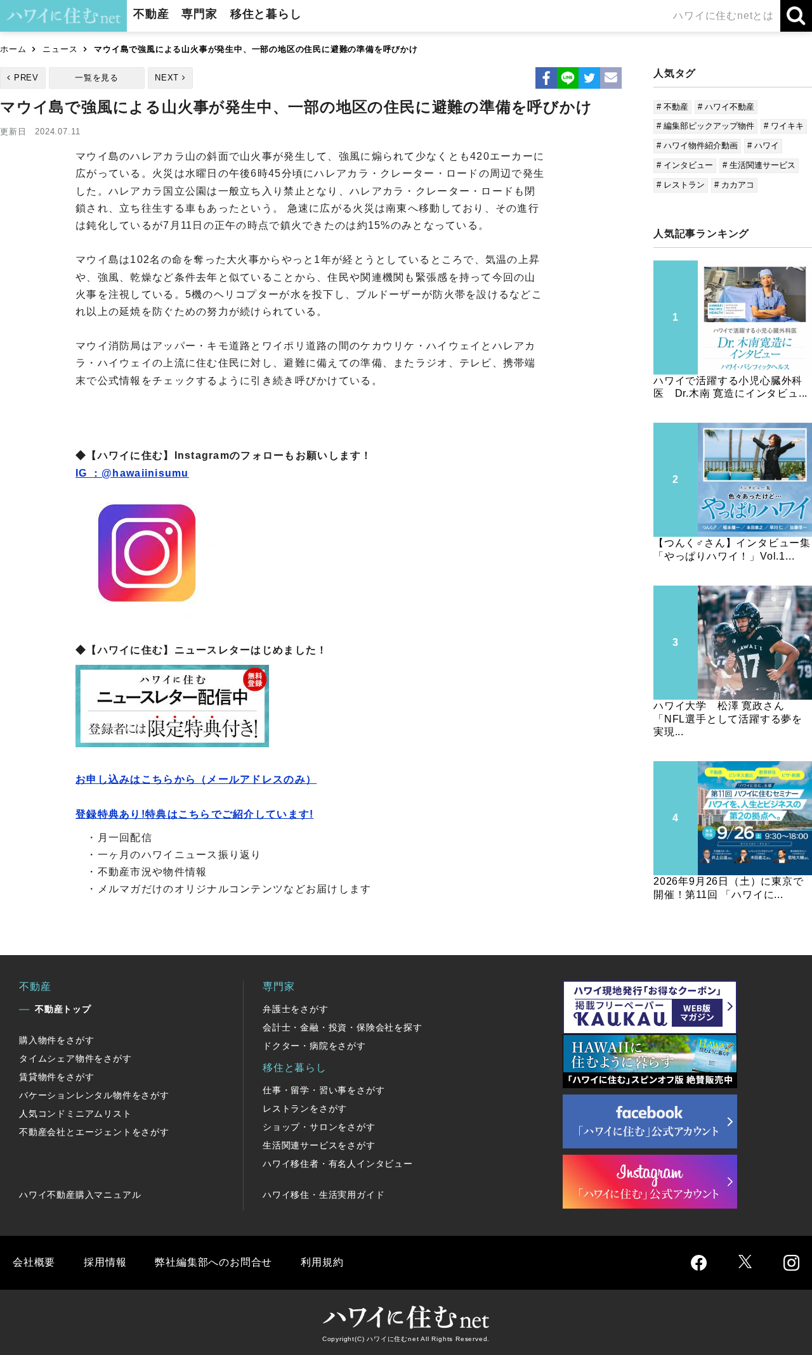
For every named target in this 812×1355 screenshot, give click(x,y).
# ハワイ (763, 145)
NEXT (167, 77)
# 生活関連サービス (759, 165)
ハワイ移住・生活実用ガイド (323, 1195)
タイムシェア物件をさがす (75, 1058)
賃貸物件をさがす (56, 1077)
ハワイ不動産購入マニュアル (80, 1195)
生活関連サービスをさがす (319, 1145)
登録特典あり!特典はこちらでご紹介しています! (194, 814)
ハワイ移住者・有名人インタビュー (338, 1164)
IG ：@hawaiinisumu (132, 473)
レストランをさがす (305, 1108)
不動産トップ (63, 1009)
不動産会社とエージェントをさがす (94, 1132)
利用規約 (322, 1262)
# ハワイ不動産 (726, 107)
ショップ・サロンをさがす (319, 1127)
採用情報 (105, 1262)
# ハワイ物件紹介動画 (697, 145)
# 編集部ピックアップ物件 (705, 126)
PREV (26, 77)
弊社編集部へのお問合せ (213, 1262)
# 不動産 (672, 107)
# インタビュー (685, 165)
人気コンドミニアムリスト (75, 1113)
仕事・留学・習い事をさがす (323, 1090)
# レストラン (681, 184)
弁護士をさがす (296, 1009)
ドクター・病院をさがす (314, 1046)
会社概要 (34, 1262)
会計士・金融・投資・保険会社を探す (342, 1027)
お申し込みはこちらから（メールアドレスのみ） (196, 779)
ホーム (13, 49)
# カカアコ (734, 184)
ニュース (60, 49)
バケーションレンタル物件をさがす (94, 1095)
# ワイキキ (784, 126)
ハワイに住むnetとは (723, 15)
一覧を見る (97, 77)
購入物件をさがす (56, 1040)
